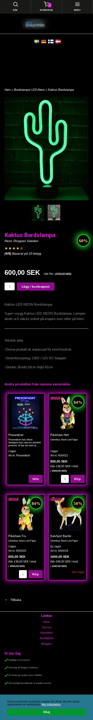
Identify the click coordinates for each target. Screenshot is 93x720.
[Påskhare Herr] (55, 398)
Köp (77, 479)
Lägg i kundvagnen (36, 286)
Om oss (46, 627)
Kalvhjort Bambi (60, 536)
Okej (46, 712)
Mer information (51, 704)
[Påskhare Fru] (13, 499)
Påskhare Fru (17, 536)
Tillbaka (14, 600)
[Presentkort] (25, 412)
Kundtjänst (46, 638)
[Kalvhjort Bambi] (55, 499)
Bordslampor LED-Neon (30, 89)
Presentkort (15, 435)
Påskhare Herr (59, 435)
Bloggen (46, 643)
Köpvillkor (46, 632)
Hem (8, 89)
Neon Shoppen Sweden (21, 241)
